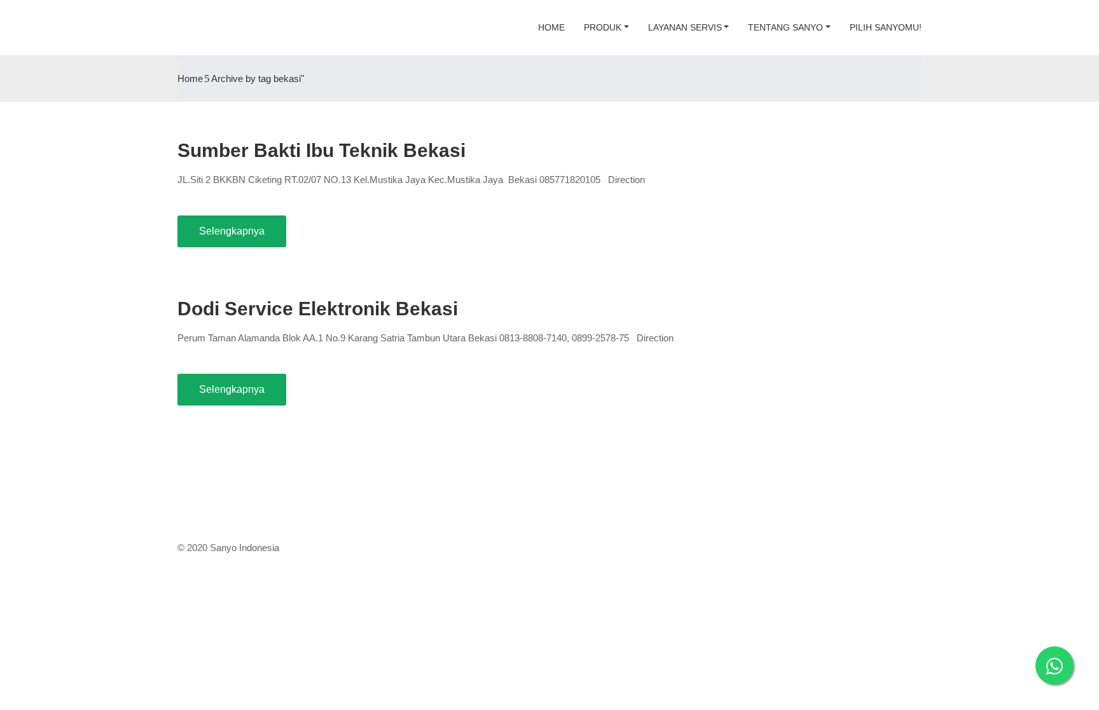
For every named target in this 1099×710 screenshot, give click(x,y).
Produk (602, 27)
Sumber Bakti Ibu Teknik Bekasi (321, 150)
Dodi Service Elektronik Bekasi (317, 308)
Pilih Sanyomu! (886, 27)
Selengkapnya (232, 231)
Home (551, 27)
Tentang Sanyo (785, 27)
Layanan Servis (685, 27)
